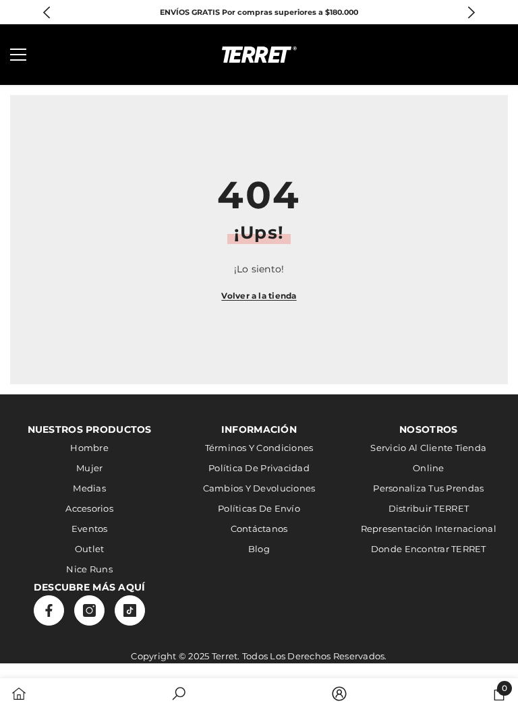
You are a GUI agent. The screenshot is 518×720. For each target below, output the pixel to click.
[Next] (471, 12)
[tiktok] (130, 610)
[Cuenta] (461, 54)
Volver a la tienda (258, 296)
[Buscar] (57, 55)
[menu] (18, 55)
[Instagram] (89, 610)
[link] (179, 695)
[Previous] (47, 12)
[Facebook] (49, 610)
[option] (259, 12)
